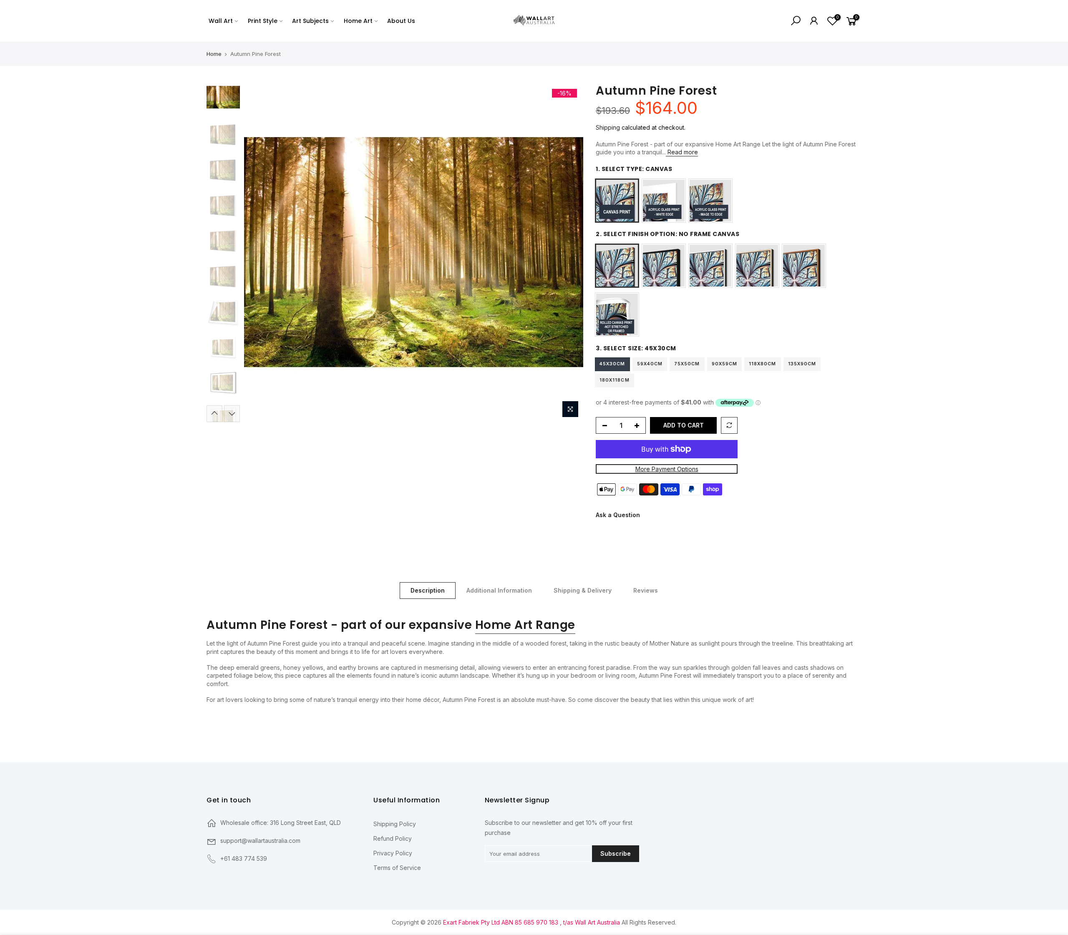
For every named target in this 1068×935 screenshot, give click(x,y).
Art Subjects (310, 21)
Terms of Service (397, 867)
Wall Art (221, 21)
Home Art (358, 21)
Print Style (262, 21)
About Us (401, 21)
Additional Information (499, 590)
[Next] (568, 252)
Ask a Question (618, 515)
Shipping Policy (394, 823)
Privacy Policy (392, 853)
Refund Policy (392, 838)
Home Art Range (525, 625)
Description (428, 590)
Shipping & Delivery (583, 590)
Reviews (645, 590)
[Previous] (258, 252)
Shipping (608, 127)
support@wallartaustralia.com (260, 840)
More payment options (666, 469)
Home (214, 53)
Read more (682, 152)
